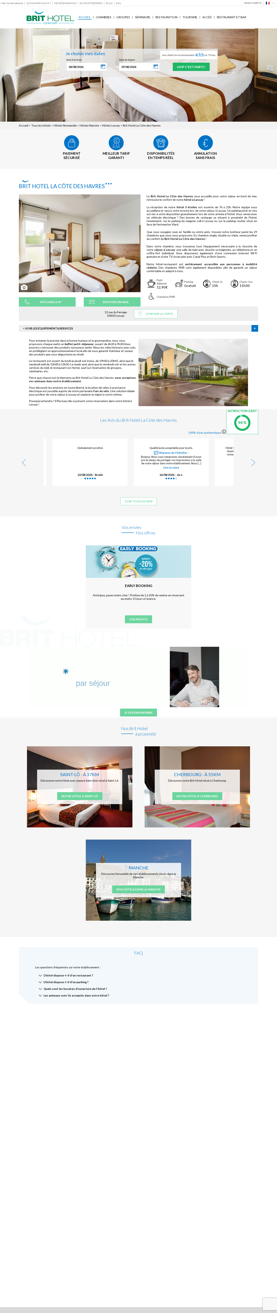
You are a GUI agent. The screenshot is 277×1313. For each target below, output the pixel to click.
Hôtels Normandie (65, 125)
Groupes (123, 17)
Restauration (166, 17)
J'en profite (138, 619)
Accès (207, 17)
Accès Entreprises (91, 3)
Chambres (103, 17)
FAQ (118, 3)
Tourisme (190, 17)
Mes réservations (65, 3)
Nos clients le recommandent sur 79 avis (189, 55)
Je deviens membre (138, 712)
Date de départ (127, 59)
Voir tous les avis (138, 501)
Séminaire (142, 17)
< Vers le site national (11, 3)
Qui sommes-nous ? (38, 3)
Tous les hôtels (41, 125)
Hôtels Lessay (111, 125)
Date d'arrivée (74, 59)
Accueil (85, 17)
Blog (109, 3)
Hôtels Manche (89, 125)
